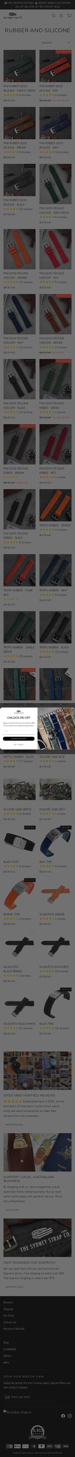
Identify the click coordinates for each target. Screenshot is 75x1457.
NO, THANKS (19, 744)
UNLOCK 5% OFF (19, 739)
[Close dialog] (73, 709)
